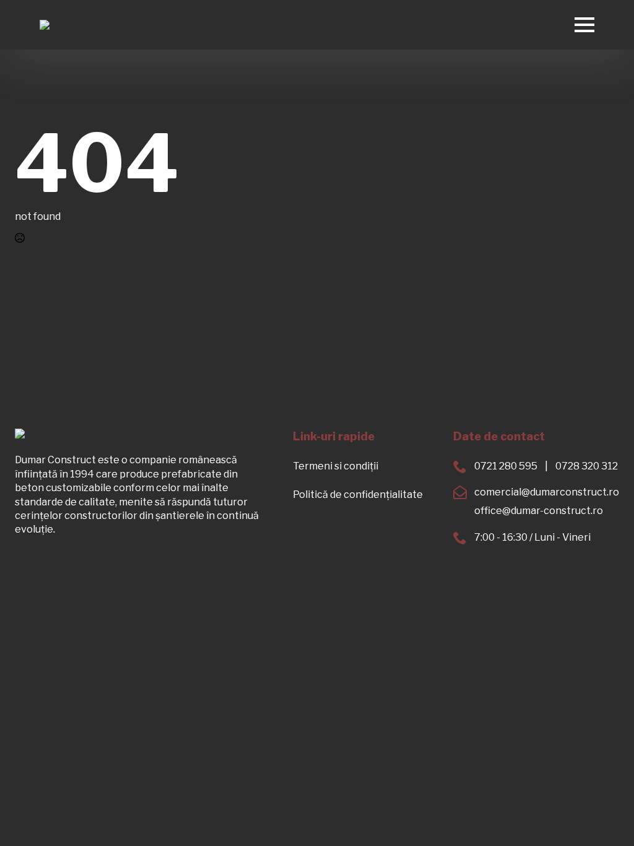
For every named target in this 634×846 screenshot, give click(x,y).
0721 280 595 (505, 466)
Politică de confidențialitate (358, 494)
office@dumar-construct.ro (538, 511)
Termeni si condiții (335, 466)
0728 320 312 (586, 466)
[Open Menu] (584, 25)
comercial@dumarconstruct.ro (546, 492)
